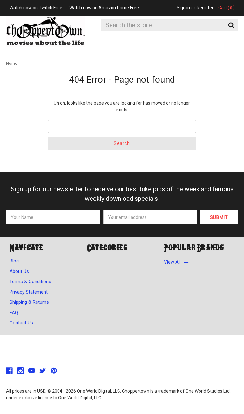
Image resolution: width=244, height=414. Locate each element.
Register (205, 7)
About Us (19, 271)
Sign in (183, 7)
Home (11, 63)
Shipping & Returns (29, 302)
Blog (14, 261)
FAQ (14, 313)
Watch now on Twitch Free (36, 7)
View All (172, 262)
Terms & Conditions (30, 281)
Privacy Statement (29, 292)
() (226, 7)
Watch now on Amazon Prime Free (104, 7)
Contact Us (21, 323)
